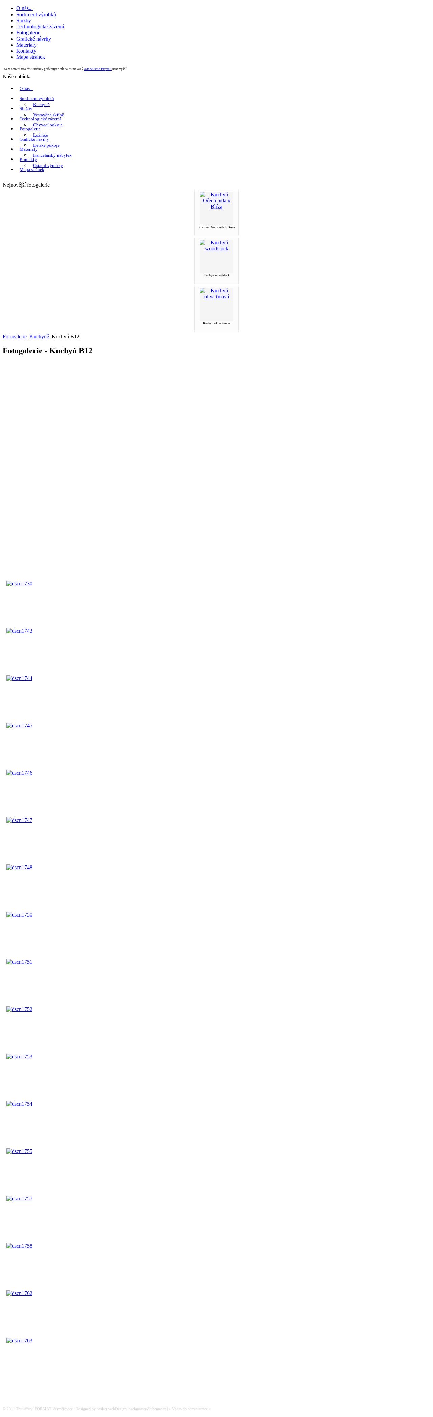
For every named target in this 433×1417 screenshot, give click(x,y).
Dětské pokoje (46, 145)
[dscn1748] (19, 867)
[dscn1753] (19, 1056)
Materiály (29, 149)
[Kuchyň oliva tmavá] (216, 296)
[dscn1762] (19, 1293)
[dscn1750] (19, 915)
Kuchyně (41, 104)
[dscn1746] (19, 773)
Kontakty (28, 159)
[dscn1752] (19, 1009)
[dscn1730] (19, 583)
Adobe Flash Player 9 (98, 69)
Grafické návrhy (34, 139)
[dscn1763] (19, 1340)
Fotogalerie (30, 128)
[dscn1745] (19, 725)
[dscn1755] (19, 1151)
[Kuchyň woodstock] (216, 248)
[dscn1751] (19, 962)
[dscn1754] (19, 1104)
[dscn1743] (19, 631)
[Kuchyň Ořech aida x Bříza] (216, 207)
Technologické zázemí (40, 118)
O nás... (26, 88)
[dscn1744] (19, 678)
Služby (26, 108)
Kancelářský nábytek (52, 155)
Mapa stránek (32, 169)
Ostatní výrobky (48, 165)
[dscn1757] (19, 1198)
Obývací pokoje (48, 124)
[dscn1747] (19, 820)
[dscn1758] (19, 1246)
